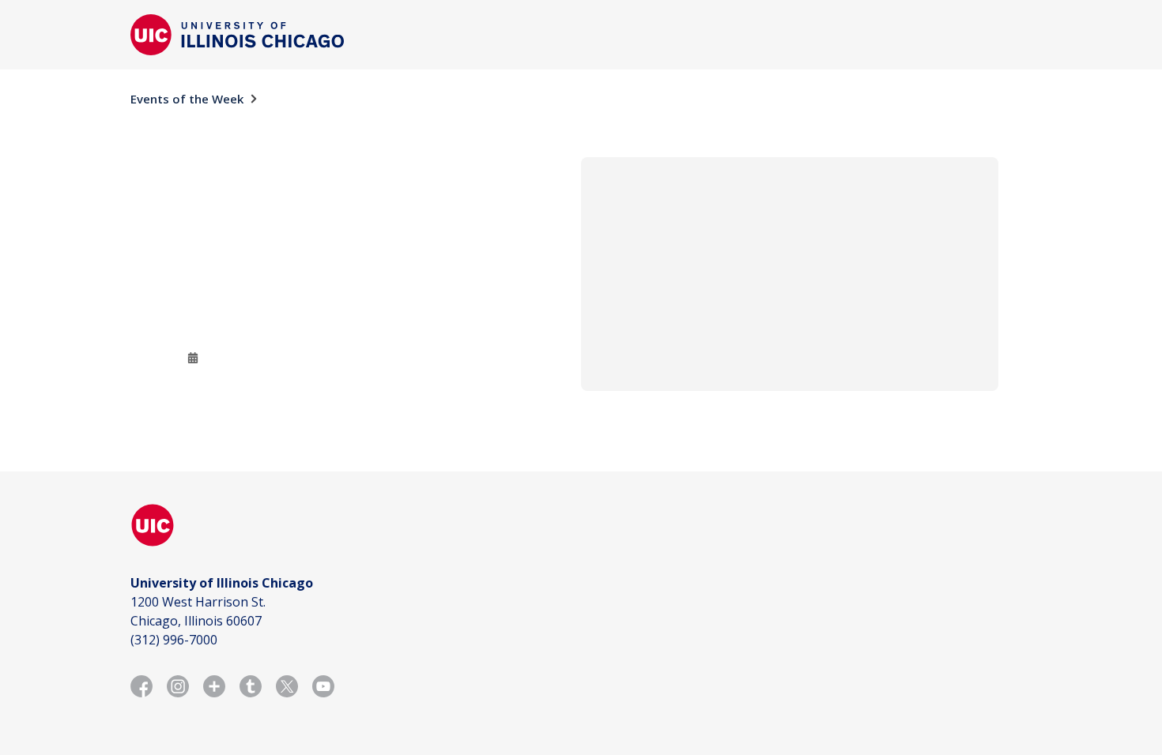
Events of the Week (186, 99)
